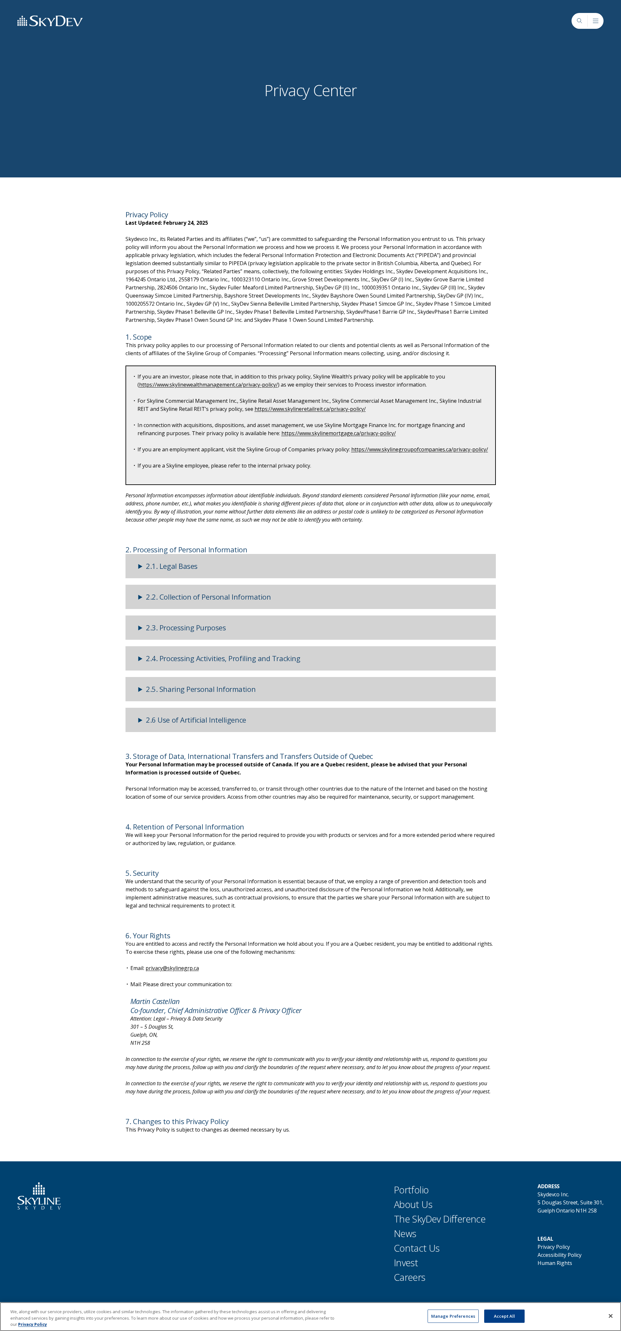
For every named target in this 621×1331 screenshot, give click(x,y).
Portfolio (411, 1189)
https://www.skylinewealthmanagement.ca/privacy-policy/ (208, 384)
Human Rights (555, 1263)
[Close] (611, 1316)
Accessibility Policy (560, 1254)
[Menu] (595, 21)
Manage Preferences (453, 1316)
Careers (409, 1277)
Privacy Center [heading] (310, 90)
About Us (413, 1204)
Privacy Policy (554, 1246)
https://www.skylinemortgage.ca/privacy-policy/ (338, 433)
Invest (406, 1262)
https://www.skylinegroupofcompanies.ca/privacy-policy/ (419, 449)
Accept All (504, 1316)
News (405, 1233)
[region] (310, 1316)
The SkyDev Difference (439, 1219)
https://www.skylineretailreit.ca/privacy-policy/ (310, 408)
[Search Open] (579, 21)
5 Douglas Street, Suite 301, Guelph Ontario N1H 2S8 (571, 1206)
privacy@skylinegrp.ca (172, 968)
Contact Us (417, 1248)
